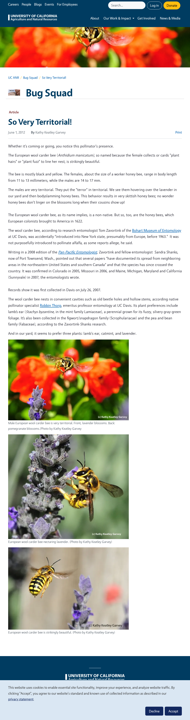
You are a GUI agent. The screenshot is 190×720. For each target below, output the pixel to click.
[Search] (143, 5)
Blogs (38, 4)
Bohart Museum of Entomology (156, 230)
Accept (173, 711)
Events (49, 4)
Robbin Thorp (50, 305)
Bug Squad (30, 77)
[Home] (32, 18)
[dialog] (95, 700)
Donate (172, 5)
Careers (13, 4)
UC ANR (13, 77)
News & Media (170, 18)
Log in (154, 5)
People (26, 4)
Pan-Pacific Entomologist (77, 252)
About (94, 18)
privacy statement (20, 699)
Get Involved (146, 18)
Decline (154, 711)
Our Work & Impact (117, 18)
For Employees (67, 4)
